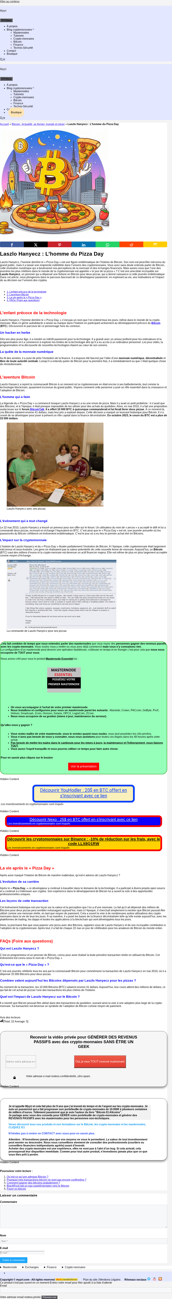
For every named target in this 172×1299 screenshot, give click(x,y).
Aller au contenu (9, 1)
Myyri (3, 10)
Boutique (12, 53)
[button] (2, 59)
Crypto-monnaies (23, 38)
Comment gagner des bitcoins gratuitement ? (33, 1182)
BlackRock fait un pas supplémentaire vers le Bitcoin (38, 1185)
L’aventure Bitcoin (18, 294)
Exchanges (32, 1267)
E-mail (4, 1248)
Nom (3, 1235)
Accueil (4, 124)
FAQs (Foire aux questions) (23, 300)
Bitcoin (17, 41)
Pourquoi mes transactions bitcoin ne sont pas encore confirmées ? (46, 1179)
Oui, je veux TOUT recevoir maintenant (100, 1061)
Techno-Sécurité (23, 47)
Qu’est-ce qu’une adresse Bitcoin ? (27, 1176)
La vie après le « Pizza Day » (24, 297)
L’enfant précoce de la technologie (26, 291)
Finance (18, 44)
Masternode (10, 1267)
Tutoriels (18, 35)
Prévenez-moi (49, 1297)
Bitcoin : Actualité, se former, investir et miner (38, 124)
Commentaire (8, 1201)
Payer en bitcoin (16, 1188)
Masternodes (21, 32)
